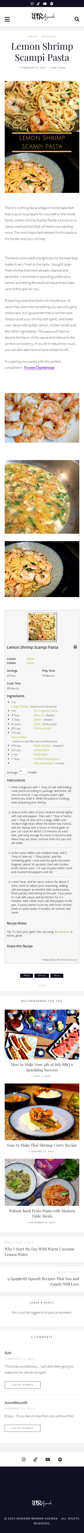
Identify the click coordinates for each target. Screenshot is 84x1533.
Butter (38, 719)
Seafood (49, 37)
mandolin (63, 932)
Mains (33, 37)
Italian (30, 663)
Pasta (27, 975)
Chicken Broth (42, 728)
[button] (8, 19)
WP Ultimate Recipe (66, 959)
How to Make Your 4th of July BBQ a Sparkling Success (42, 1067)
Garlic (37, 724)
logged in (37, 1312)
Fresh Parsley (42, 745)
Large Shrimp (19, 706)
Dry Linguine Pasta (45, 711)
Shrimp (42, 975)
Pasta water (19, 737)
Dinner (30, 659)
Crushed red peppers (47, 759)
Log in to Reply (22, 1385)
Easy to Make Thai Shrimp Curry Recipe (42, 1145)
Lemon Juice (41, 750)
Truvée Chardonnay (39, 367)
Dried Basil (40, 754)
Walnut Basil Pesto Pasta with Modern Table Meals (42, 1213)
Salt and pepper (43, 763)
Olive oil (39, 715)
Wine (57, 975)
